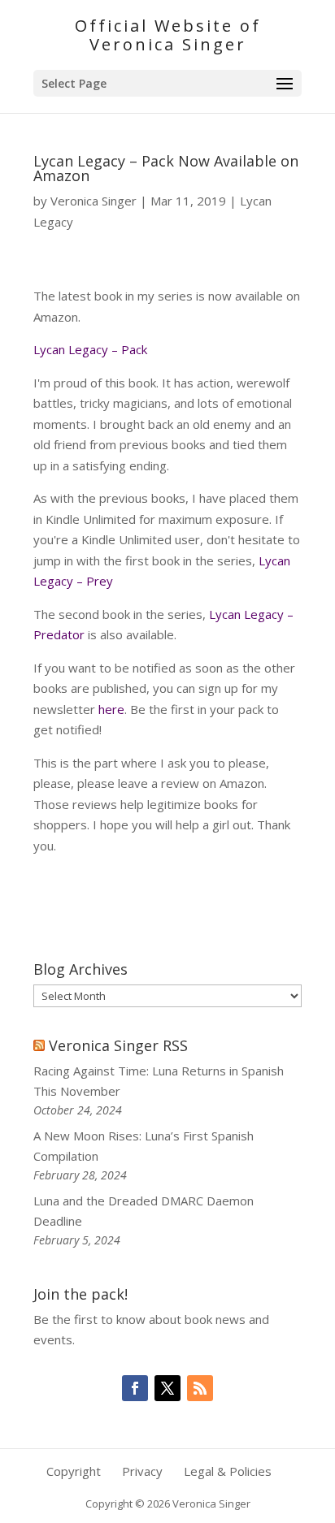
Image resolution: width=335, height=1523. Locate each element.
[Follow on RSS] (200, 1388)
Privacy (142, 1471)
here (111, 709)
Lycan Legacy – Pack (90, 349)
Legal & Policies (228, 1471)
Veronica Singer (93, 201)
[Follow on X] (167, 1388)
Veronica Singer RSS (118, 1045)
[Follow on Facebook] (135, 1388)
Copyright (73, 1471)
